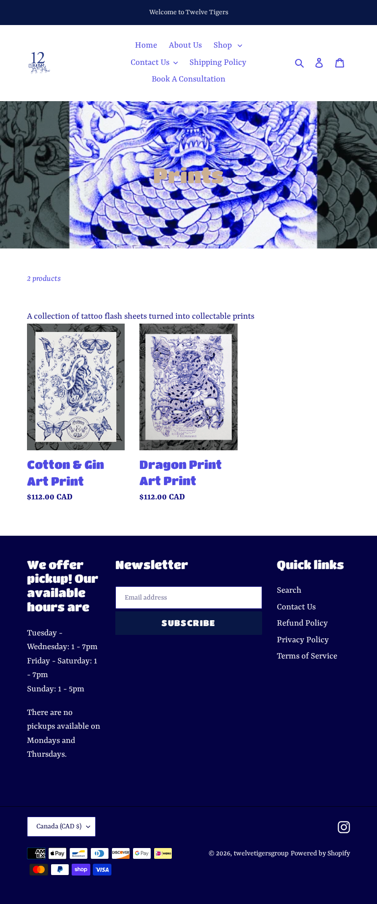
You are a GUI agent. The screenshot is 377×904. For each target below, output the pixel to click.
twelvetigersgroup (261, 853)
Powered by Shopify (320, 853)
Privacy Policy (303, 640)
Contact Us (296, 607)
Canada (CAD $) (58, 826)
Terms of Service (307, 656)
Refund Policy (302, 623)
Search (289, 590)
